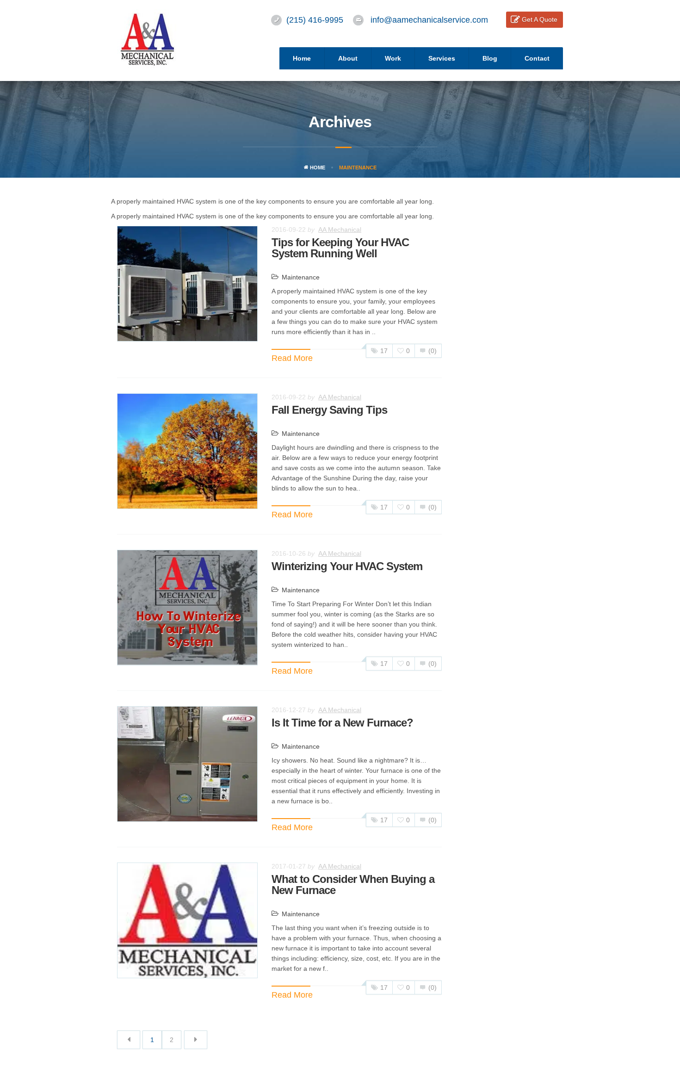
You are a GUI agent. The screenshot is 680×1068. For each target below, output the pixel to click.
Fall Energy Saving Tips (329, 410)
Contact (537, 58)
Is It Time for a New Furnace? (342, 722)
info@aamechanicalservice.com (429, 20)
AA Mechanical (339, 229)
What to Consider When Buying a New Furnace (353, 884)
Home (302, 58)
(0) (432, 350)
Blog (489, 58)
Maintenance (301, 277)
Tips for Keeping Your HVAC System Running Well (340, 248)
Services (441, 58)
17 (384, 350)
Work (393, 58)
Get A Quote (539, 19)
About (348, 58)
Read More (292, 358)
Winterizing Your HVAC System (347, 566)
